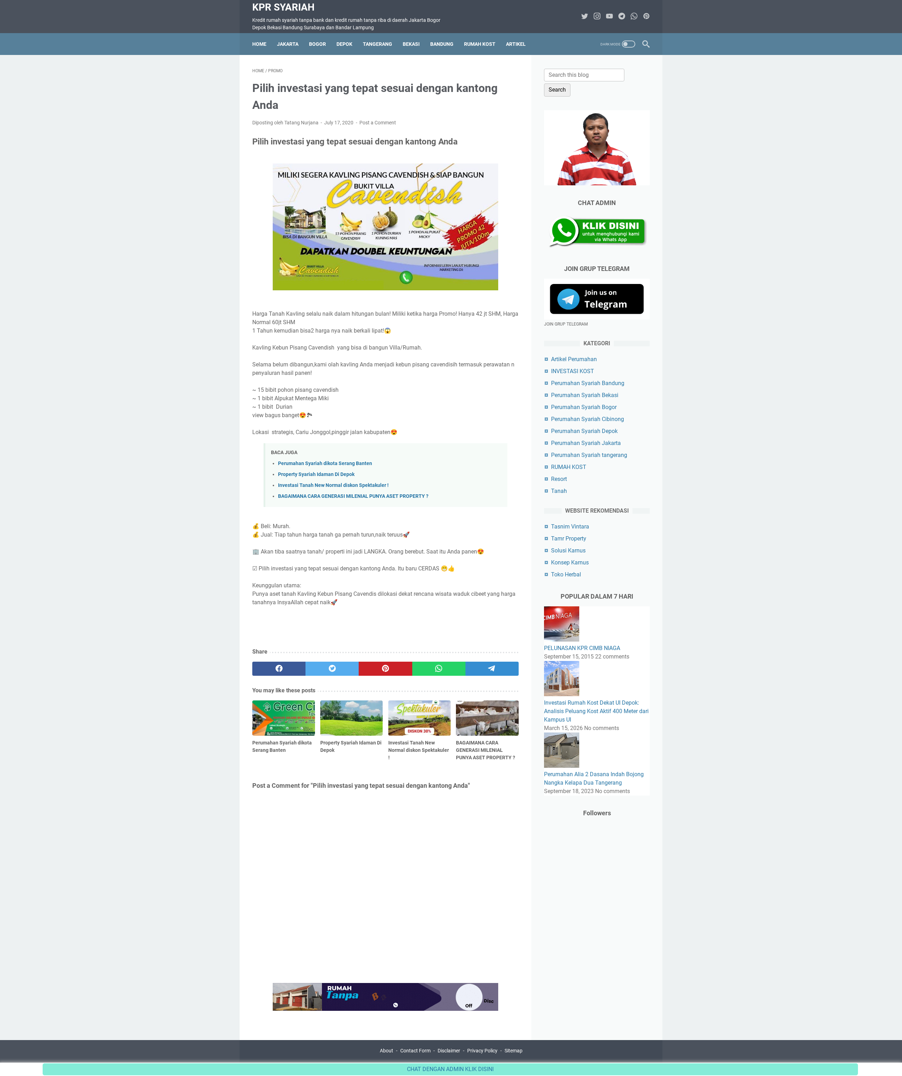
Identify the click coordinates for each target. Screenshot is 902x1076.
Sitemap (514, 1050)
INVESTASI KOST (572, 371)
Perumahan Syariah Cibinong (587, 419)
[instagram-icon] (597, 16)
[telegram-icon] (621, 16)
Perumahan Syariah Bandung (587, 383)
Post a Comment (377, 122)
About (386, 1050)
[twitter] (332, 669)
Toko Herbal (566, 574)
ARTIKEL (516, 44)
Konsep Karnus (570, 562)
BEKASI (411, 44)
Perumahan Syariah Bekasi (584, 395)
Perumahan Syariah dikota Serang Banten (325, 463)
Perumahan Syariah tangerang (589, 455)
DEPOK (344, 44)
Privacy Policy (482, 1050)
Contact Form (415, 1050)
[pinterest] (385, 669)
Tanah (559, 491)
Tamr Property (568, 538)
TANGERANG (377, 44)
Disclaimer (449, 1050)
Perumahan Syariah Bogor (584, 407)
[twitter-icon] (584, 16)
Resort (559, 479)
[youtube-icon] (609, 16)
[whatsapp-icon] (634, 16)
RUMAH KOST (479, 44)
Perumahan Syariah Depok (584, 431)
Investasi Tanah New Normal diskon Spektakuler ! (333, 485)
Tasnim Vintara (570, 526)
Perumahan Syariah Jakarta (586, 443)
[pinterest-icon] (646, 16)
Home (259, 44)
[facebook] (278, 669)
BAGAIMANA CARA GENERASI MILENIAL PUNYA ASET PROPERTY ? (353, 496)
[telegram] (492, 669)
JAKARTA (287, 44)
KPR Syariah (283, 7)
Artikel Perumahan (574, 359)
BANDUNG (441, 44)
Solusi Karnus (568, 550)
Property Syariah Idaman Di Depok (316, 474)
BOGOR (317, 44)
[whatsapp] (438, 669)
